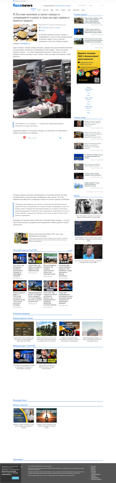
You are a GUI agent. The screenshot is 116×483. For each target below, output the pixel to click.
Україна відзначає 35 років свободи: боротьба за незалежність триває (91, 184)
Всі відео (70, 250)
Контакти (93, 471)
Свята (83, 10)
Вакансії (93, 468)
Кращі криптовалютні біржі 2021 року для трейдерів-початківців (46, 235)
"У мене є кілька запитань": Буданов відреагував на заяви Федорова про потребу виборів (93, 31)
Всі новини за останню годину (94, 191)
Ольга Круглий (44, 27)
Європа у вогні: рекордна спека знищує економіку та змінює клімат (46, 426)
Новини (33, 10)
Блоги (57, 10)
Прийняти (15, 478)
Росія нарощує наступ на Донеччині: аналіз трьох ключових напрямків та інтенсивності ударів (88, 239)
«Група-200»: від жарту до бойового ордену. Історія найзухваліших (35, 267)
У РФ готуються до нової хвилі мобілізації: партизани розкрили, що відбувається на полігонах (93, 40)
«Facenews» (57, 27)
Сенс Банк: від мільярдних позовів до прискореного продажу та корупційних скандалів (18, 270)
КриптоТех (45, 10)
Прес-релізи (76, 10)
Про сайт (93, 466)
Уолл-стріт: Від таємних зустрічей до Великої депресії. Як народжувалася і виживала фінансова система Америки (50, 299)
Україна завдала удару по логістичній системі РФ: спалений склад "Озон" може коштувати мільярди (19, 299)
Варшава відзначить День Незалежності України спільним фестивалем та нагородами (69, 339)
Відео (52, 10)
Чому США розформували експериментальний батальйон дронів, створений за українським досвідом (66, 298)
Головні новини (80, 14)
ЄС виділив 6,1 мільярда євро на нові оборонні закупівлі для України (93, 156)
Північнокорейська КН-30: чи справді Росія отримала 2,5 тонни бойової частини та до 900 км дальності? (35, 297)
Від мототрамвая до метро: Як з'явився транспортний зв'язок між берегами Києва (50, 269)
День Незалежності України (62, 5)
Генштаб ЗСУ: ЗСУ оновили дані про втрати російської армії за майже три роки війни (24, 339)
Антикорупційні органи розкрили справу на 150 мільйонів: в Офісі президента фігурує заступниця (65, 270)
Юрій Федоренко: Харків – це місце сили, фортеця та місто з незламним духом (92, 339)
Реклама (93, 469)
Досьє (69, 10)
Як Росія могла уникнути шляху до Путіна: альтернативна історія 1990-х (88, 261)
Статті (39, 10)
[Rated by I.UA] (20, 466)
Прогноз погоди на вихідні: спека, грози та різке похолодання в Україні (23, 426)
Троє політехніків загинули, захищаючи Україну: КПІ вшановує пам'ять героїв (88, 216)
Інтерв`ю (63, 10)
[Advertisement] (57, 384)
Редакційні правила (96, 479)
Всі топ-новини (99, 47)
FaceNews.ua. (25, 43)
